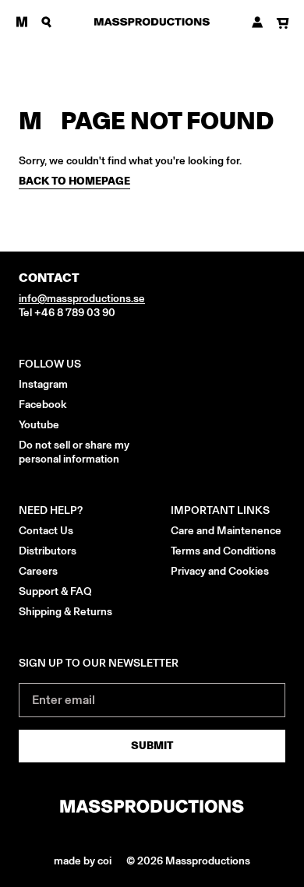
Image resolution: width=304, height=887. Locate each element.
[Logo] (152, 22)
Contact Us (46, 530)
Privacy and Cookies (220, 571)
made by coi (84, 861)
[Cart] (282, 24)
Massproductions (207, 861)
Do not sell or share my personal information (74, 452)
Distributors (47, 551)
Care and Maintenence (226, 530)
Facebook (43, 404)
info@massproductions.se (82, 298)
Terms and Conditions (223, 551)
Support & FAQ (55, 591)
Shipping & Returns (65, 611)
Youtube (39, 424)
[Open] (21, 21)
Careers (38, 571)
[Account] (257, 22)
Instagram (43, 384)
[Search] (46, 21)
